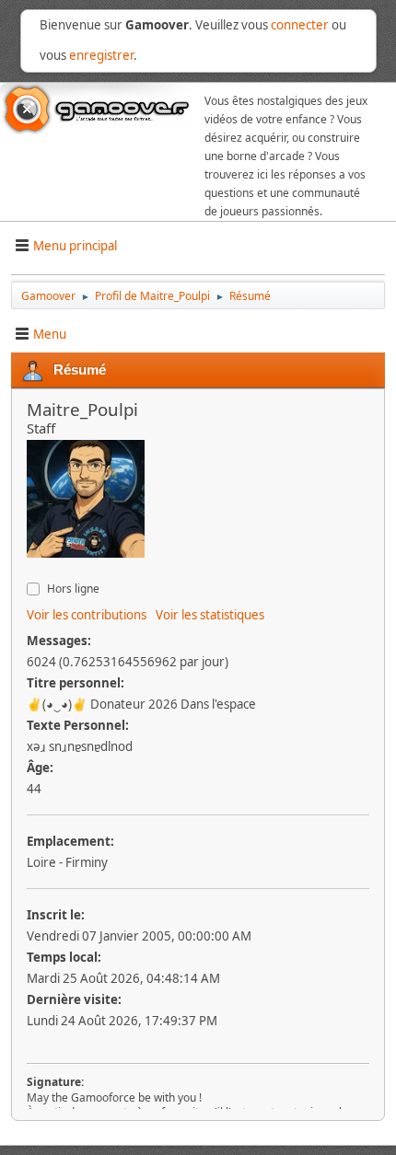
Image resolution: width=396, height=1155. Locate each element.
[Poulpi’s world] (34, 569)
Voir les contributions (86, 614)
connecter (300, 25)
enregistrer (101, 55)
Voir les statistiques (210, 614)
